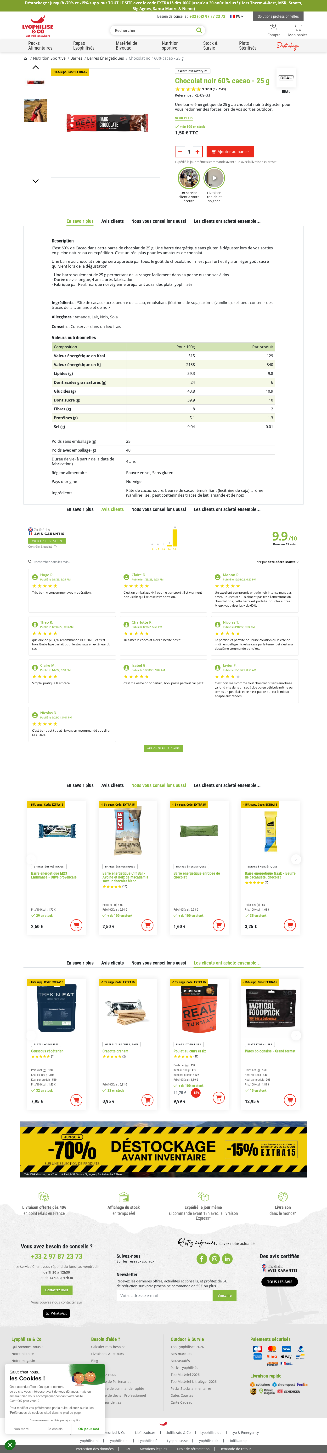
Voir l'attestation (47, 541)
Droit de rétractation (193, 1449)
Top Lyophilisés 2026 (187, 1346)
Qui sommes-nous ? (27, 1346)
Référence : (184, 95)
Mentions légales (153, 1449)
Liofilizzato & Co (178, 1432)
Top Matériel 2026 (185, 1374)
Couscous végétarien (47, 1051)
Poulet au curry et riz (190, 1051)
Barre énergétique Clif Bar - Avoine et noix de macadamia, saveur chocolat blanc (125, 877)
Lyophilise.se (177, 1440)
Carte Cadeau (181, 1402)
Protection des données (95, 1449)
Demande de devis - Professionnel (118, 1395)
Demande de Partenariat (111, 1381)
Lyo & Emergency (245, 1432)
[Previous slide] (35, 67)
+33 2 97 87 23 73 (56, 1256)
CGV (127, 1449)
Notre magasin (23, 1360)
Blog (94, 1360)
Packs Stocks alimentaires (191, 1388)
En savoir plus (80, 221)
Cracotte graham (115, 1051)
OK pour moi (88, 1429)
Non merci (21, 1429)
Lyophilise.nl (89, 1440)
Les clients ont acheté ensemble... (227, 221)
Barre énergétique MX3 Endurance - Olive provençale (54, 875)
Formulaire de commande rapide (117, 1388)
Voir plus (184, 118)
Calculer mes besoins (108, 1346)
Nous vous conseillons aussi (158, 221)
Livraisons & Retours (107, 1353)
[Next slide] (35, 181)
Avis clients (112, 221)
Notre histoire (22, 1353)
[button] (10, 1445)
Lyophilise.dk (207, 1440)
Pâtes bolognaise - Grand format (270, 1051)
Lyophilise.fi (147, 1440)
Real (286, 91)
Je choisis (55, 1429)
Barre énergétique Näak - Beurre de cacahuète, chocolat (270, 875)
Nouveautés (180, 1360)
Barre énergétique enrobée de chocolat (197, 875)
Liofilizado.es (145, 1432)
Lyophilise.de (210, 1432)
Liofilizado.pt (238, 1440)
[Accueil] (25, 58)
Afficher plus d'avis (163, 748)
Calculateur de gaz (106, 1402)
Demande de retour (235, 1449)
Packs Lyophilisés (184, 1367)
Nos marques (181, 1353)
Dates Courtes (182, 1395)
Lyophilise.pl (118, 1440)
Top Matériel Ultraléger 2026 (194, 1381)
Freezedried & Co (111, 1432)
